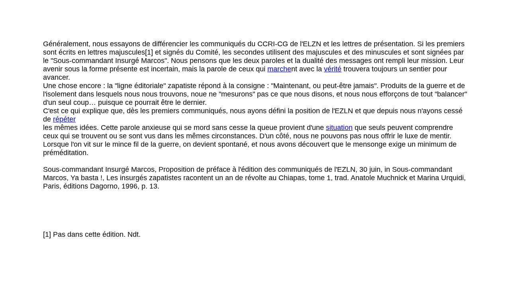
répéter (64, 119)
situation (339, 128)
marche (279, 69)
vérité (332, 69)
